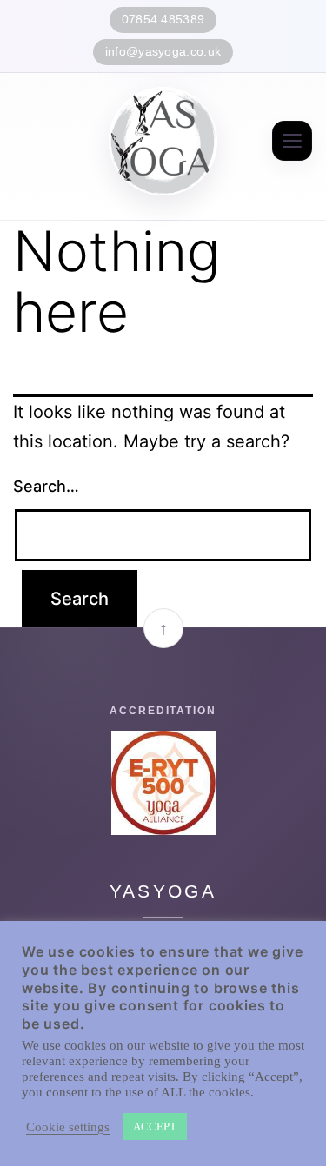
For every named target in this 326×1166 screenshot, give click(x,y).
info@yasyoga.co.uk (163, 51)
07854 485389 (163, 19)
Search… (46, 486)
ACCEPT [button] (154, 1126)
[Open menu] (292, 141)
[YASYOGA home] (163, 141)
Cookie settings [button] (68, 1127)
